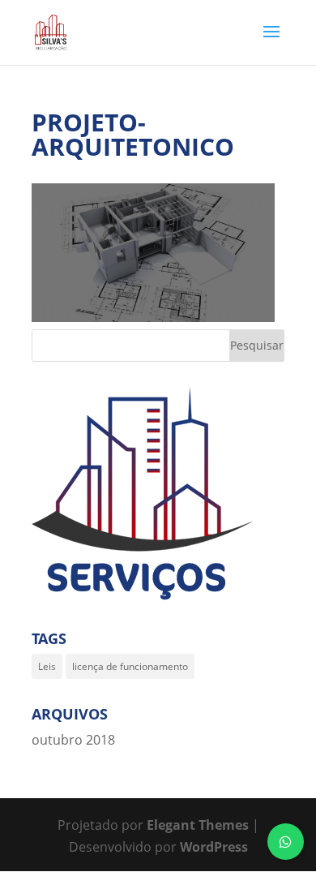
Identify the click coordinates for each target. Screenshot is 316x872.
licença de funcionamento (130, 666)
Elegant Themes (198, 825)
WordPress (214, 847)
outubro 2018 (73, 740)
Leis (47, 666)
